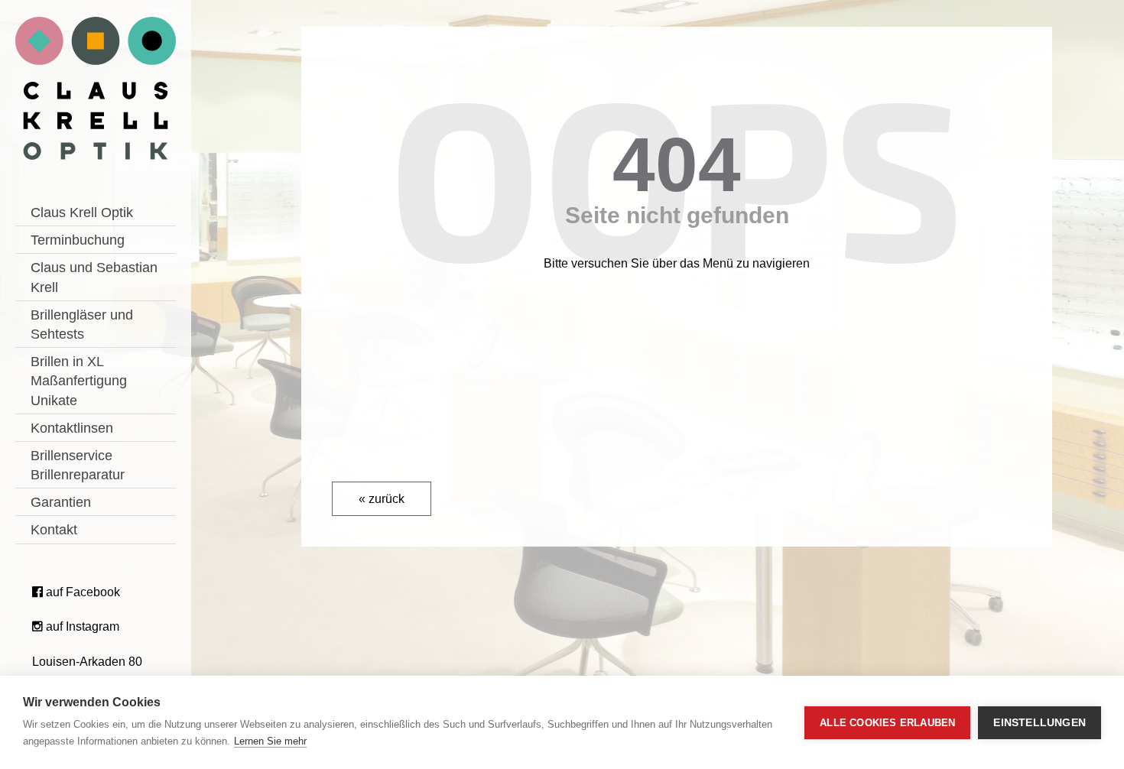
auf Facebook (81, 592)
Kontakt (54, 529)
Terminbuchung (78, 240)
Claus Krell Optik (82, 212)
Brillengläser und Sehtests (82, 324)
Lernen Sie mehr (270, 741)
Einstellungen (1039, 722)
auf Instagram (81, 626)
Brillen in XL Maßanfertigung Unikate (79, 380)
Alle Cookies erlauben (887, 722)
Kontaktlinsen (72, 428)
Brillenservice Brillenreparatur (78, 465)
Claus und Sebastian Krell (94, 277)
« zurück (381, 498)
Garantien (61, 502)
